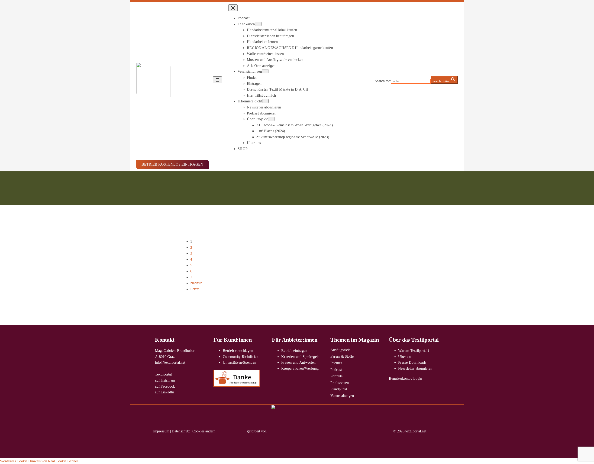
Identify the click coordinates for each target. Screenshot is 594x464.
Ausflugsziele (340, 350)
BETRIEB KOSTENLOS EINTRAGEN (172, 164)
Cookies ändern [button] (203, 431)
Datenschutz (181, 431)
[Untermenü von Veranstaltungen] (265, 71)
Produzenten (339, 383)
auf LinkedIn (164, 392)
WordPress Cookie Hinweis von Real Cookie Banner (39, 461)
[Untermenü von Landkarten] (258, 24)
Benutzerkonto (399, 378)
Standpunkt (338, 389)
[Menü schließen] (233, 7)
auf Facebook (165, 386)
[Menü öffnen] (217, 79)
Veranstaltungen (342, 396)
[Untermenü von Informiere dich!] (265, 101)
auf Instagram (165, 380)
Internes (336, 363)
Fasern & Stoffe (342, 356)
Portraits (336, 376)
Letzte (194, 289)
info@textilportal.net (170, 362)
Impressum (161, 431)
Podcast (336, 370)
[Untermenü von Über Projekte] (271, 119)
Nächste (196, 283)
